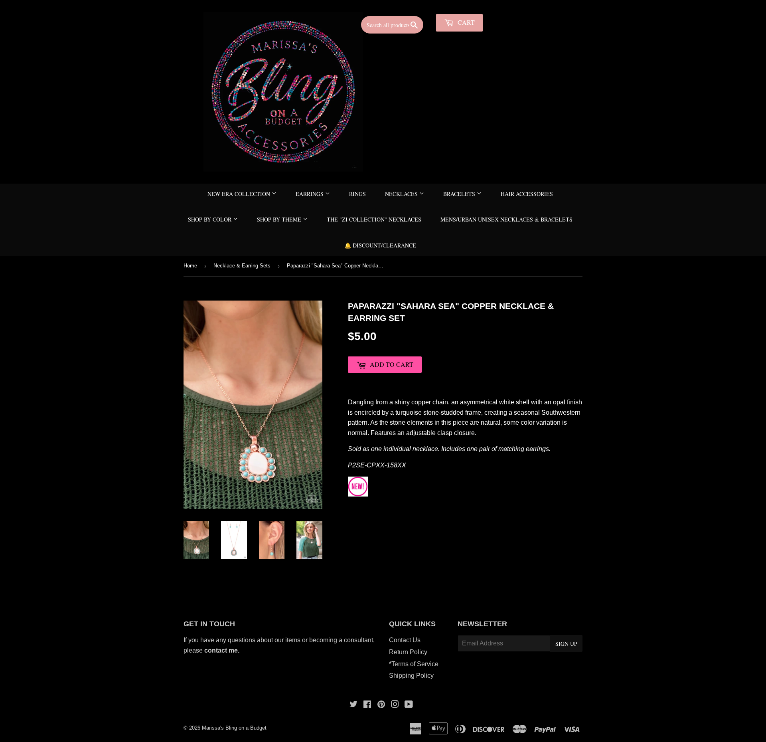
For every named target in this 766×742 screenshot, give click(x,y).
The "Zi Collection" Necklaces (374, 219)
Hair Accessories (527, 194)
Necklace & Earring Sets (241, 266)
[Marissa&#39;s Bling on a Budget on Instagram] (395, 705)
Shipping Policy (411, 675)
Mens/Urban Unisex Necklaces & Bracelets (506, 219)
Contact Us (405, 640)
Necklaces (402, 194)
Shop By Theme (280, 219)
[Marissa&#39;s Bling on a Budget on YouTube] (409, 705)
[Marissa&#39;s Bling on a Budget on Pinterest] (381, 705)
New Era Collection (239, 194)
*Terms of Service (413, 664)
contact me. (222, 650)
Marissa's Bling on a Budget (234, 728)
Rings (357, 194)
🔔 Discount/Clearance (380, 245)
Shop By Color (210, 219)
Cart (465, 22)
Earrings (310, 194)
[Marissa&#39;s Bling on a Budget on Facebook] (367, 705)
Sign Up (566, 643)
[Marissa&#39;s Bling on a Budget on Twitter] (353, 705)
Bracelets (460, 194)
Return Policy (408, 652)
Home (190, 266)
